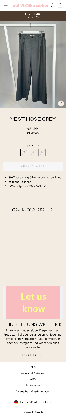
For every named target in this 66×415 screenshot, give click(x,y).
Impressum (33, 385)
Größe (33, 145)
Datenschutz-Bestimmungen (33, 391)
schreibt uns (33, 355)
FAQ (33, 367)
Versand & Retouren (33, 373)
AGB (33, 379)
